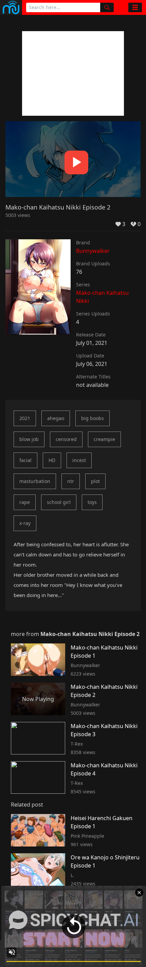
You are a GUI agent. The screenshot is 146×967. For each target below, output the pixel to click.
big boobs (92, 418)
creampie (104, 439)
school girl (59, 502)
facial (25, 460)
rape (24, 502)
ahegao (55, 418)
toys (92, 502)
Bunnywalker (93, 251)
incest (79, 460)
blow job (29, 439)
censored (66, 439)
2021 (24, 418)
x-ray (25, 523)
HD (52, 460)
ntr (70, 481)
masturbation (34, 481)
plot (95, 481)
